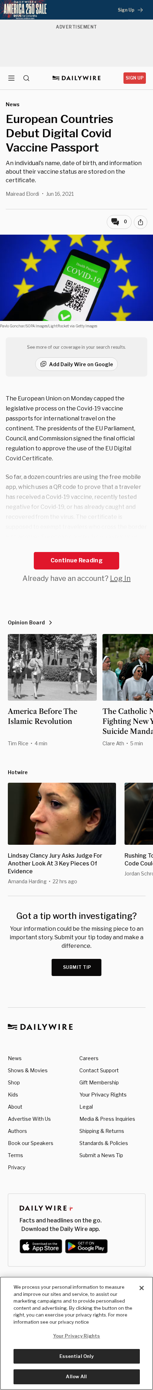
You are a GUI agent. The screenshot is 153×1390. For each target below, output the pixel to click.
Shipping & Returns (101, 1131)
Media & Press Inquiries (107, 1119)
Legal (86, 1107)
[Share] (140, 222)
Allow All (76, 1376)
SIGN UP (135, 78)
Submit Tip (77, 967)
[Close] (141, 1288)
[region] (76, 1333)
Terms (15, 1155)
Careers (89, 1058)
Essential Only (76, 1356)
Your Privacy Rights (103, 1095)
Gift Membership (99, 1082)
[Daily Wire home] (77, 78)
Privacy (16, 1167)
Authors (17, 1131)
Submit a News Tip (101, 1155)
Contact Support (99, 1070)
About (15, 1107)
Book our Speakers (30, 1143)
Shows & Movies (28, 1070)
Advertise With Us (29, 1119)
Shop (14, 1082)
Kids (13, 1095)
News (15, 1058)
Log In (120, 578)
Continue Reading (76, 560)
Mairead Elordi (22, 194)
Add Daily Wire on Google (81, 364)
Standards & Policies (103, 1143)
